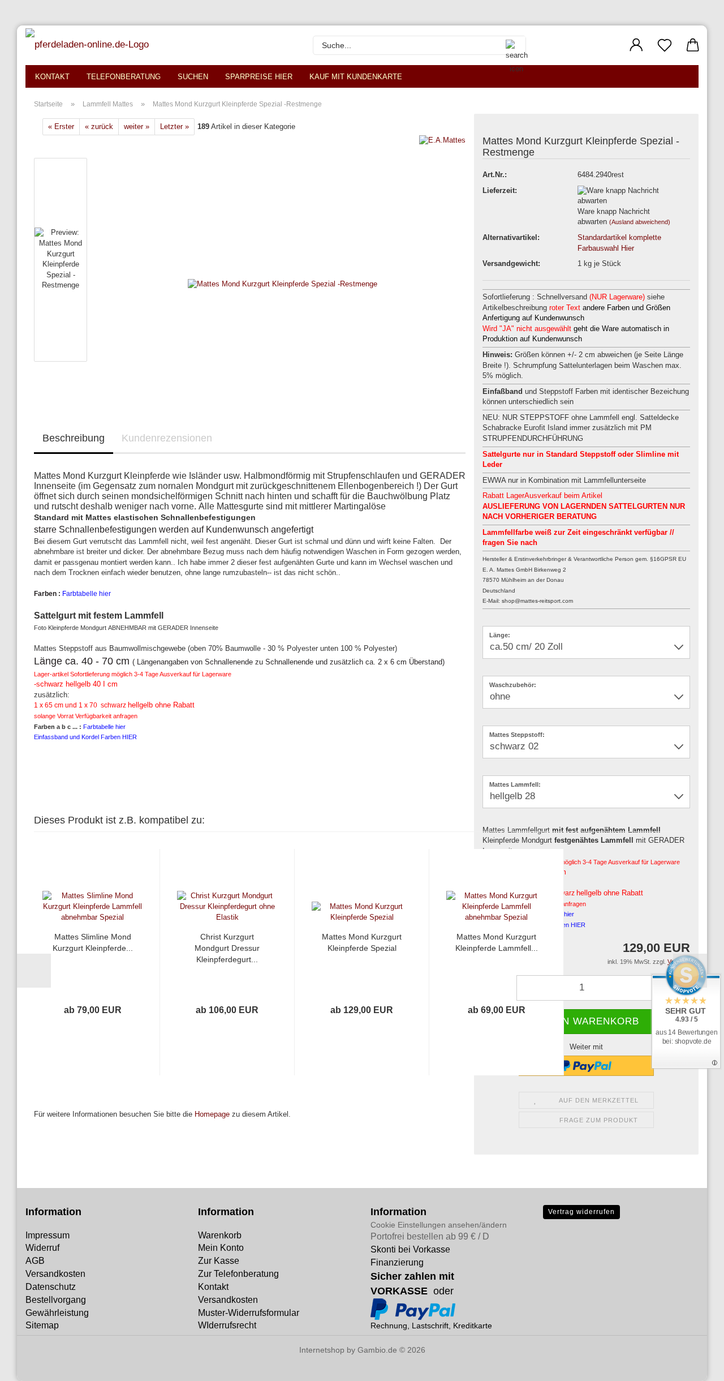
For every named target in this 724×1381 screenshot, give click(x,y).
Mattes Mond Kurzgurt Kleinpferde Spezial (362, 942)
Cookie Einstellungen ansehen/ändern (438, 1224)
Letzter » (174, 126)
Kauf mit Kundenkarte (355, 76)
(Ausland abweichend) (639, 221)
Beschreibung (73, 438)
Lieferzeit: (499, 190)
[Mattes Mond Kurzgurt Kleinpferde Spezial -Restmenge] (282, 262)
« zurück (99, 126)
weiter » (136, 126)
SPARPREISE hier (258, 76)
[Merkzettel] (664, 45)
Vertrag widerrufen (581, 1212)
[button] (636, 45)
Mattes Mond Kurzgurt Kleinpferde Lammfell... (496, 942)
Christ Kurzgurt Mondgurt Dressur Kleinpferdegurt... (227, 948)
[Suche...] (511, 45)
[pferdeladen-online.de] (88, 45)
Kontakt (52, 76)
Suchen (193, 76)
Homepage (212, 1114)
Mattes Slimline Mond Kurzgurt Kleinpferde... (93, 942)
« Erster (61, 126)
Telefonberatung (124, 76)
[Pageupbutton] (31, 1364)
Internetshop (321, 1349)
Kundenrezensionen (167, 438)
